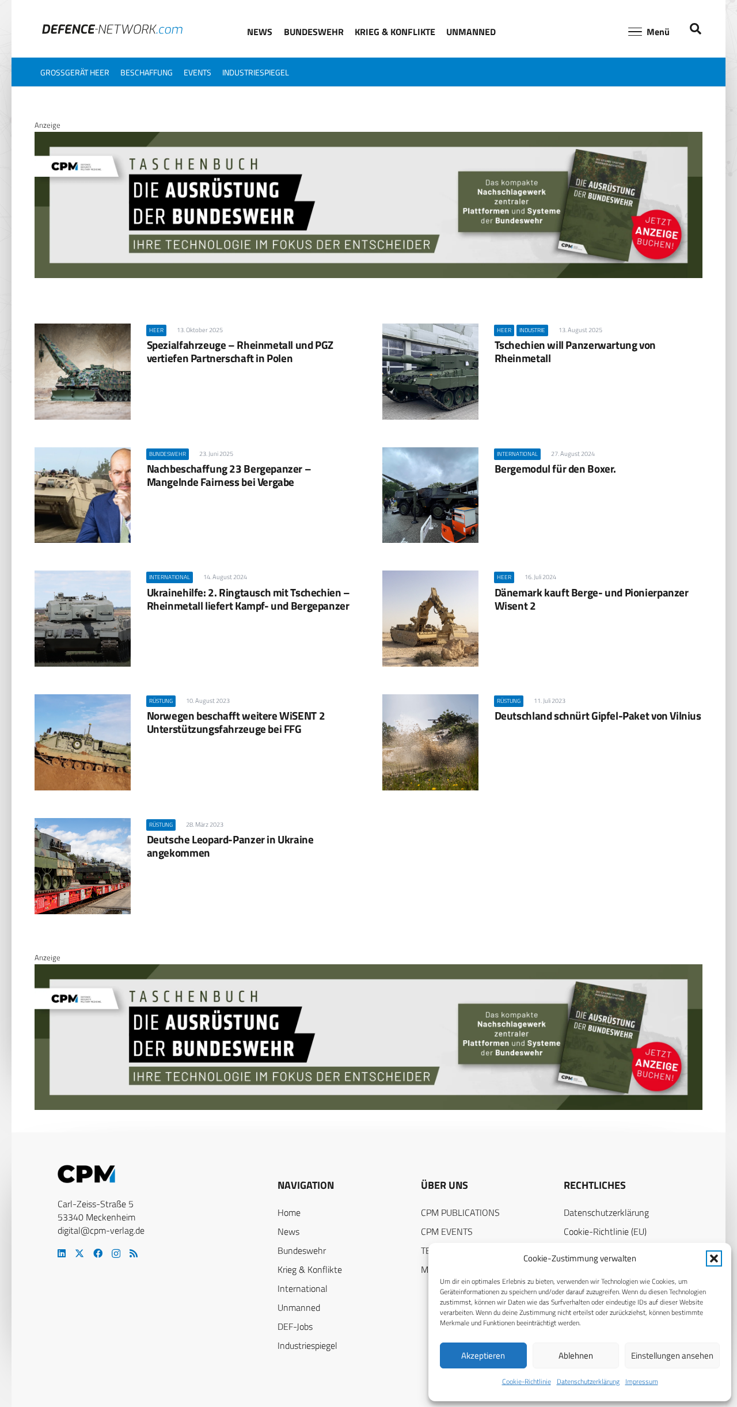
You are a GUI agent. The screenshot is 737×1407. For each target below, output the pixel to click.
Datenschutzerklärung (588, 1381)
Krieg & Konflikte (310, 1269)
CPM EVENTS (447, 1231)
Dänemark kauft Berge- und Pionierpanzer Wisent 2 (592, 599)
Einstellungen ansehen (672, 1355)
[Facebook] (97, 1253)
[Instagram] (116, 1254)
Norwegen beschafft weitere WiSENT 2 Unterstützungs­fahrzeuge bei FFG (236, 722)
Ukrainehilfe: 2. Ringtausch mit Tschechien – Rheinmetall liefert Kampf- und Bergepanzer (248, 599)
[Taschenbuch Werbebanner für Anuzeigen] (368, 275)
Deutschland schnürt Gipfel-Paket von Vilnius (598, 715)
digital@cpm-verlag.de (101, 1230)
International (303, 1288)
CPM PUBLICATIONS (460, 1212)
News (288, 1231)
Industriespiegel (307, 1345)
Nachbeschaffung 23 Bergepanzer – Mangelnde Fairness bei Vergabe (229, 475)
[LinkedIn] (62, 1253)
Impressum (641, 1381)
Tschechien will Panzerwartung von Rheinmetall (575, 351)
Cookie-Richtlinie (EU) (605, 1231)
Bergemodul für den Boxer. (555, 468)
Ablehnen (576, 1355)
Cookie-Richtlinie (526, 1381)
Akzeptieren (483, 1355)
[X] (79, 1253)
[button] (714, 1258)
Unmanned (299, 1307)
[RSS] (134, 1253)
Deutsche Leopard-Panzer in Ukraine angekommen (230, 846)
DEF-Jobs (295, 1326)
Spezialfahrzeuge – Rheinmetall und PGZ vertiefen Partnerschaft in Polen (240, 351)
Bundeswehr (302, 1250)
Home (289, 1212)
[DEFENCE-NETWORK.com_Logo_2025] (112, 29)
